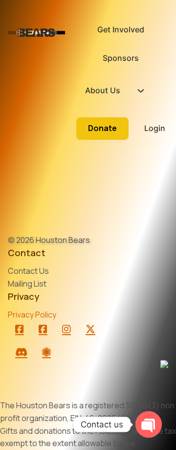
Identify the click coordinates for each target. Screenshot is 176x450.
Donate (102, 128)
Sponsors (121, 58)
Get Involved (120, 29)
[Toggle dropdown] (140, 91)
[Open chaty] (148, 424)
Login (154, 128)
